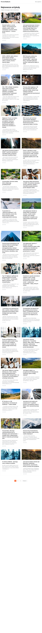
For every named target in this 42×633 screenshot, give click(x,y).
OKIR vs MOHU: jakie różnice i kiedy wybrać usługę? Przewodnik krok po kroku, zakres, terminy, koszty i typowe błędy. (10, 59)
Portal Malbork (5, 2)
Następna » (25, 480)
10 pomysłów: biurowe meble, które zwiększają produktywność (10, 183)
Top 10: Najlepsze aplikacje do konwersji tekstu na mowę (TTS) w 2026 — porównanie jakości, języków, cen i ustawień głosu (10, 279)
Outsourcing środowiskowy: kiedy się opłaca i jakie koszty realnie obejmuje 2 (31, 432)
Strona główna (38, 1)
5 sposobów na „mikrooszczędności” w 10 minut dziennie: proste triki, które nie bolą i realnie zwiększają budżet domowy (9, 214)
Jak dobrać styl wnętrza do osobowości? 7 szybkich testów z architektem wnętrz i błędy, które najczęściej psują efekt (31, 404)
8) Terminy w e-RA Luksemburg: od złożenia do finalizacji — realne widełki (9, 403)
